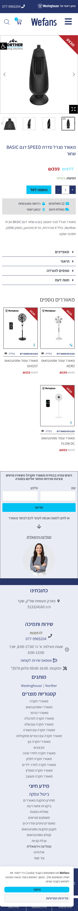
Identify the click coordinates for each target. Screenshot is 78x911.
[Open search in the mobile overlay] (7, 21)
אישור (37, 889)
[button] (3, 46)
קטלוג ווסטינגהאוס (39, 834)
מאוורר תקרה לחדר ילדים (39, 764)
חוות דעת (62, 279)
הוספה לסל (38, 189)
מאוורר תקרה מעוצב (39, 776)
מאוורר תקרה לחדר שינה (39, 753)
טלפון (34, 487)
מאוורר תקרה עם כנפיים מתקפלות (39, 735)
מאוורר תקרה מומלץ (39, 770)
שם (73, 487)
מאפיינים (62, 251)
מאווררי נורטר (39, 712)
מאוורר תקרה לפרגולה (39, 718)
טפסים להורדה (58, 270)
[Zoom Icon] (73, 109)
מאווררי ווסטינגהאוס (39, 707)
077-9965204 (11, 6)
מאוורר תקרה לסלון (39, 758)
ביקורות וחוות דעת (39, 806)
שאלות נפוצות (39, 811)
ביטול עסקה (39, 794)
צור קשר (39, 858)
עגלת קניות (39, 840)
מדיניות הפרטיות (57, 898)
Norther (51, 685)
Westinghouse (31, 685)
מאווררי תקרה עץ (39, 741)
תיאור (64, 261)
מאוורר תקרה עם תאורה (39, 729)
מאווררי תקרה (39, 701)
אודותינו (39, 852)
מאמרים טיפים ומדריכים (39, 823)
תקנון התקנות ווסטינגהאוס (39, 829)
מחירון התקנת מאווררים (39, 800)
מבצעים (39, 747)
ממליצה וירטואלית (39, 846)
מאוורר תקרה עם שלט (39, 724)
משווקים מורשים (39, 817)
